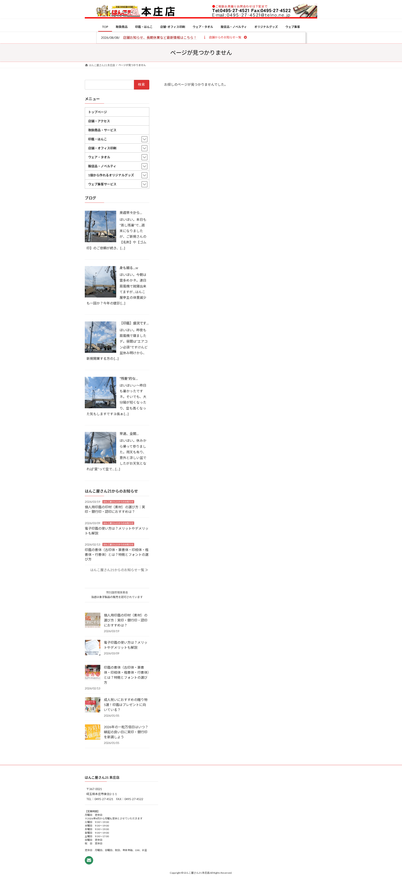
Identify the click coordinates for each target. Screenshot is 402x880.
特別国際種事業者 (117, 592)
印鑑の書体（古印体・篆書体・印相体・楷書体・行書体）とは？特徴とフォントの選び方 (116, 554)
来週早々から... (131, 212)
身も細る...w (129, 268)
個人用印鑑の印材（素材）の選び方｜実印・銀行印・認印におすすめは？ (125, 620)
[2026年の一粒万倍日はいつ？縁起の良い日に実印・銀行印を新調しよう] (92, 732)
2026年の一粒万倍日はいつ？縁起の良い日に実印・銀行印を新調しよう (126, 732)
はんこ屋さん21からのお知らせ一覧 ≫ (119, 570)
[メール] (89, 860)
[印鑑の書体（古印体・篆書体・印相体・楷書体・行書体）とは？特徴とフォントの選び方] (92, 673)
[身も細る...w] (100, 296)
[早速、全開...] (100, 462)
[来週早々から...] (100, 241)
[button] (225, 37)
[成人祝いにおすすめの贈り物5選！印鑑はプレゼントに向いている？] (92, 705)
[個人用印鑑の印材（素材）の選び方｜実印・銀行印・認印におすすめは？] (92, 620)
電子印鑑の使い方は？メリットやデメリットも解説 (125, 644)
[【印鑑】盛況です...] (100, 351)
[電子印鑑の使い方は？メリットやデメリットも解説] (92, 648)
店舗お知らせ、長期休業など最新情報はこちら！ (160, 37)
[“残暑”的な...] (100, 407)
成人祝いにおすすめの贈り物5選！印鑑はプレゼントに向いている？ (125, 705)
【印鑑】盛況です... (134, 323)
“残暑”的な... (129, 378)
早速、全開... (129, 433)
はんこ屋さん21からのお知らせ (118, 501)
